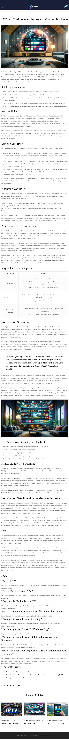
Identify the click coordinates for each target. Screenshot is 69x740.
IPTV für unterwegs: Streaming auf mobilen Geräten (55, 723)
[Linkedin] (13, 685)
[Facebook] (7, 685)
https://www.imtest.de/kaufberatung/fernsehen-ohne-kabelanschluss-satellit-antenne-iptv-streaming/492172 (33, 675)
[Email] (19, 685)
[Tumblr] (16, 685)
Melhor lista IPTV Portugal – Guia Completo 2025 (10, 723)
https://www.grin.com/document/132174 (14, 678)
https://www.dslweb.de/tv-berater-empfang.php (16, 672)
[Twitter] (10, 685)
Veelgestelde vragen (46, 735)
